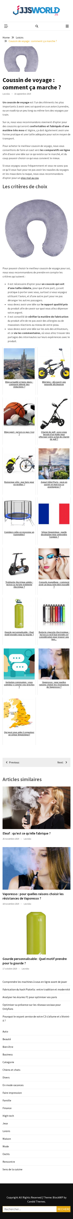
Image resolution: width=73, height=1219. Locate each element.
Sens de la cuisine (12, 1169)
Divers (6, 1077)
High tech (8, 1115)
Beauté (7, 1039)
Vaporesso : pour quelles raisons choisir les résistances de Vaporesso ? (33, 896)
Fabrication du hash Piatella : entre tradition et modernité (36, 989)
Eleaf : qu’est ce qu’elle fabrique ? (27, 833)
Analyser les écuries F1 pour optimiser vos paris (30, 997)
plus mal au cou (30, 178)
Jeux (5, 1123)
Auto (5, 1031)
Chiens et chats (11, 1069)
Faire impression (12, 1092)
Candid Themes (36, 1201)
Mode (6, 1146)
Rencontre (9, 1161)
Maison (7, 1138)
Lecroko (6, 93)
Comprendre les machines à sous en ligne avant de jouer (35, 981)
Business (8, 1054)
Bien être (8, 1046)
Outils (6, 1154)
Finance (7, 1108)
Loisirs (6, 1131)
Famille (7, 1100)
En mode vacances (13, 1085)
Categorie (8, 1062)
